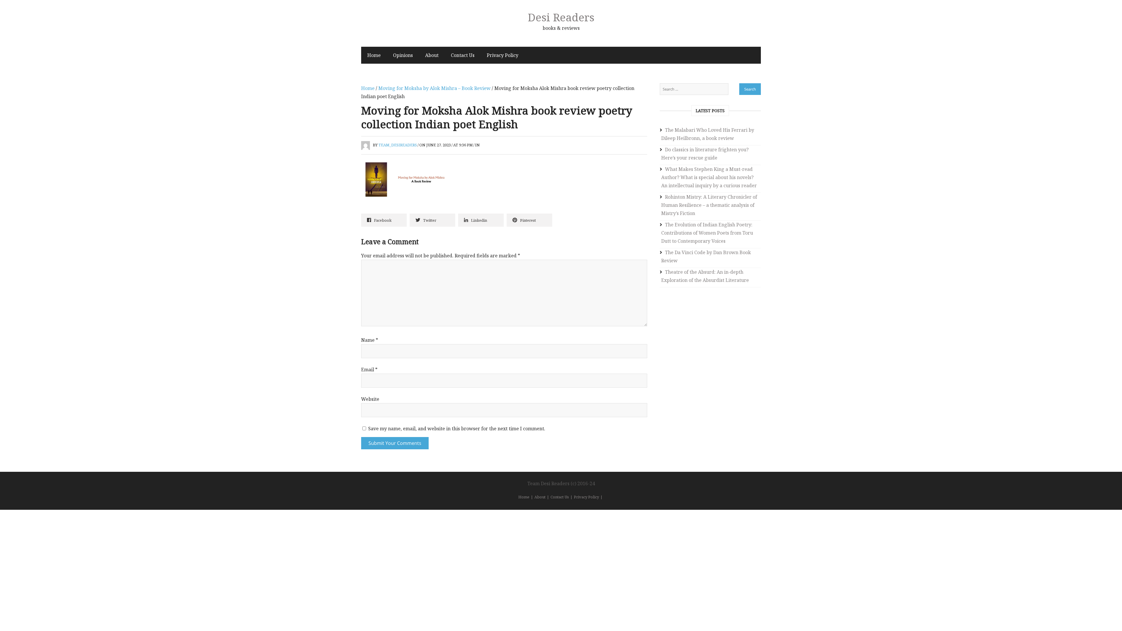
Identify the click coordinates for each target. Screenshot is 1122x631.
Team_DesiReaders (397, 145)
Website (370, 399)
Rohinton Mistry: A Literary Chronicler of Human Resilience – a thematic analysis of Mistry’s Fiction (709, 205)
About (432, 55)
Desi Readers (561, 17)
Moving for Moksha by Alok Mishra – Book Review (434, 88)
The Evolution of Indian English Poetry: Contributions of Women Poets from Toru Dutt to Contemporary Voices (707, 232)
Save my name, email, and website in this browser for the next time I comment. (456, 428)
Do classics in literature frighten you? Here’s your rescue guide (705, 153)
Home (374, 55)
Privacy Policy (502, 55)
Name (369, 340)
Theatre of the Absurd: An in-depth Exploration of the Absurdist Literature (705, 276)
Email (369, 369)
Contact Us (463, 55)
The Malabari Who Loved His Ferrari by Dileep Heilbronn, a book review (707, 134)
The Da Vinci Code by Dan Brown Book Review (706, 256)
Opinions (403, 55)
